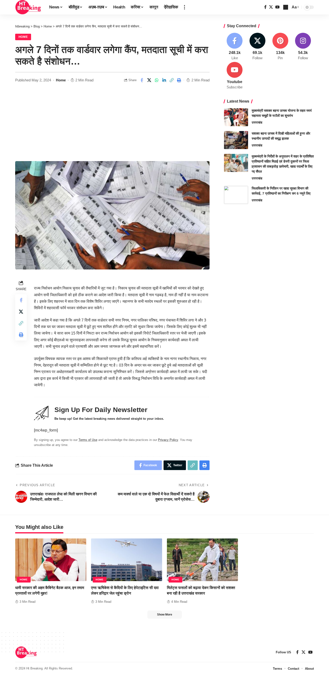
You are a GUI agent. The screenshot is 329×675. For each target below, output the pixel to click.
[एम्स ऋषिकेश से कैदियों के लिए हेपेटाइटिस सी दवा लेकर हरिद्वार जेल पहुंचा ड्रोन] (126, 559)
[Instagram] (303, 47)
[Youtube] (235, 76)
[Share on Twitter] (149, 80)
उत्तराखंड (257, 122)
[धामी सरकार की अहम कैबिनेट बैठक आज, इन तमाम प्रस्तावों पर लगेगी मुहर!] (50, 559)
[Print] (179, 80)
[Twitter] (271, 7)
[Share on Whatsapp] (156, 80)
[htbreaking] (28, 7)
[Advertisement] (112, 125)
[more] (184, 7)
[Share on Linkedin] (164, 80)
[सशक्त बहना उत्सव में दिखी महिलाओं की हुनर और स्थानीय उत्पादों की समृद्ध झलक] (236, 140)
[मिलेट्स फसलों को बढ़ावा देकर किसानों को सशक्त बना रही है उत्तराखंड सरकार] (202, 559)
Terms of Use (88, 440)
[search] (285, 7)
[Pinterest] (280, 47)
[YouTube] (277, 7)
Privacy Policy (168, 440)
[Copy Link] (171, 80)
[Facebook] (265, 7)
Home (23, 36)
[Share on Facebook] (141, 80)
